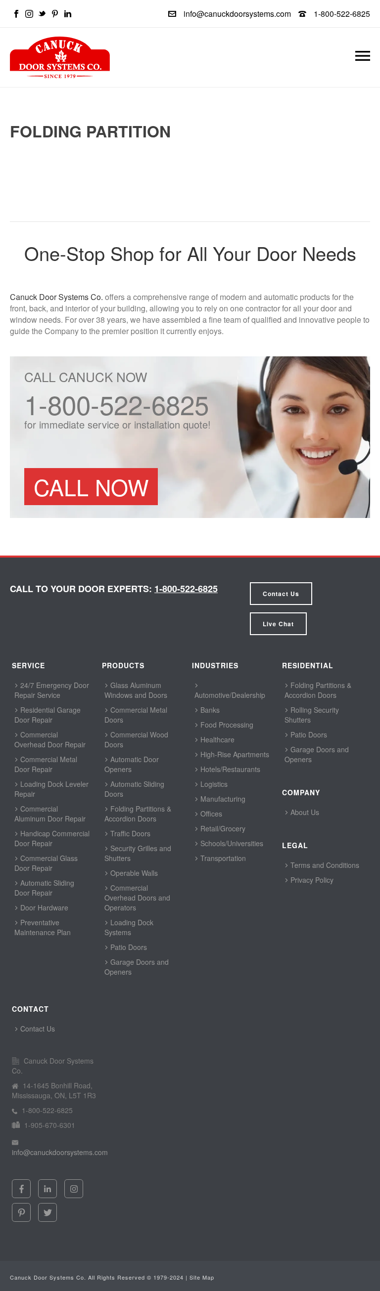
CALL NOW (91, 487)
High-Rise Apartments (233, 754)
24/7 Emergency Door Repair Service (51, 690)
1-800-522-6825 (342, 13)
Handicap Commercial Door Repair (52, 838)
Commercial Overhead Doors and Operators (137, 897)
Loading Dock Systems (128, 927)
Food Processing (225, 725)
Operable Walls (133, 873)
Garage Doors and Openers (136, 967)
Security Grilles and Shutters (137, 853)
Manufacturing (221, 799)
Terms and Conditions (323, 865)
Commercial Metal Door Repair (45, 764)
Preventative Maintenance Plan (42, 927)
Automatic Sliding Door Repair (44, 888)
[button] (362, 57)
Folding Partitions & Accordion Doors (137, 813)
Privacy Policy (310, 880)
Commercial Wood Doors (136, 739)
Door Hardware (43, 907)
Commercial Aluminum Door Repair (50, 813)
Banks (209, 710)
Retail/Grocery (221, 828)
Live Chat (278, 623)
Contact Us (281, 593)
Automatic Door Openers (131, 764)
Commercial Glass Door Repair (46, 863)
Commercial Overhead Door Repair (50, 739)
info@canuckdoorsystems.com (237, 13)
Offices (210, 813)
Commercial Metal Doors (135, 715)
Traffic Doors (129, 833)
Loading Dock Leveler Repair (51, 789)
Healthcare (216, 739)
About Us (303, 812)
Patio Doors (127, 947)
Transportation (222, 858)
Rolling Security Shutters (312, 715)
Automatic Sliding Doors (134, 789)
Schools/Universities (230, 843)
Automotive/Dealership (229, 695)
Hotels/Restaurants (229, 769)
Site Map (202, 1277)
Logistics (213, 784)
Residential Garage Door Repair (47, 715)
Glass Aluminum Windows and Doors (135, 690)
